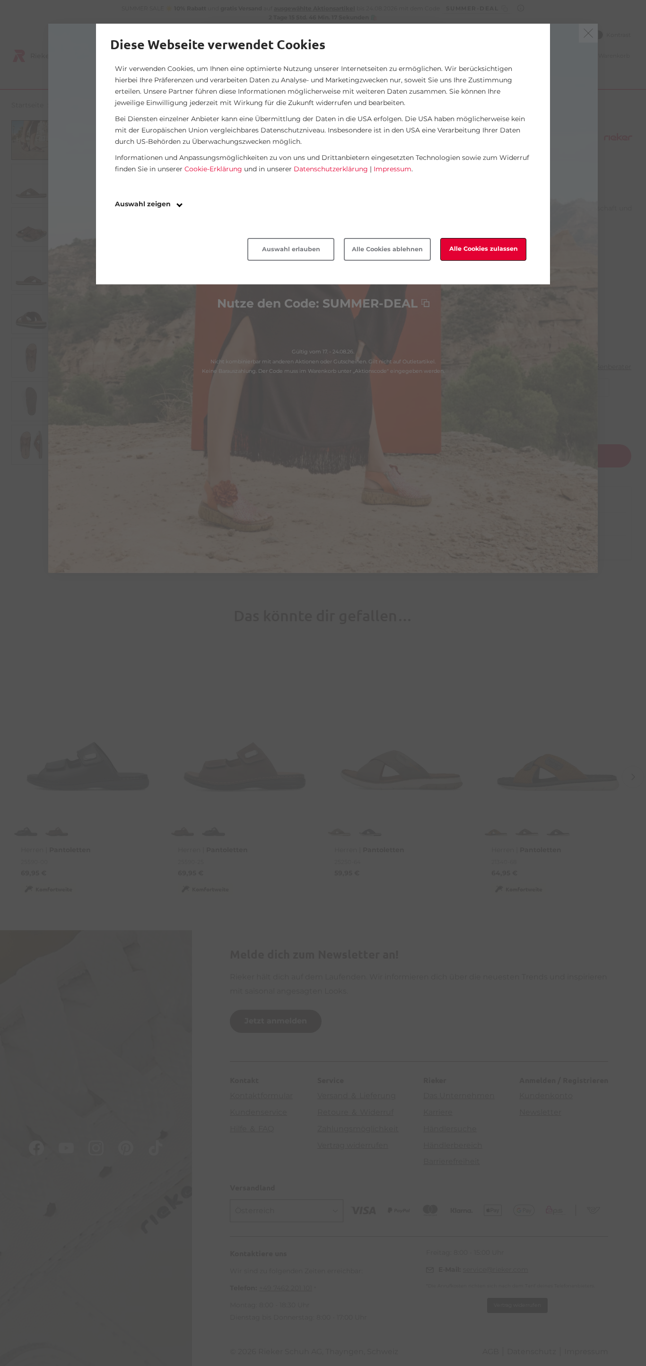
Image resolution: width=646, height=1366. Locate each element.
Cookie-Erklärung (213, 169)
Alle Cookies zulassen (483, 248)
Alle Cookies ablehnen (387, 249)
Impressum (392, 169)
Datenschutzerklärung (331, 169)
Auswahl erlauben (291, 249)
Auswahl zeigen (144, 204)
